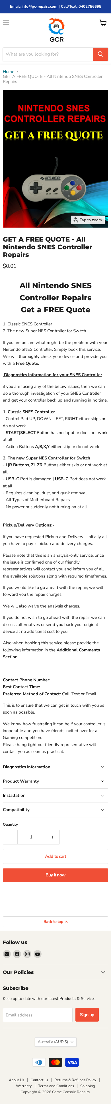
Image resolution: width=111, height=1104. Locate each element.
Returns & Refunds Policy (75, 1080)
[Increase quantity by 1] (52, 837)
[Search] (100, 54)
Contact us (39, 1080)
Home (8, 71)
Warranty (24, 1086)
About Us (16, 1080)
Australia (53, 1041)
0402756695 (90, 6)
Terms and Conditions (56, 1086)
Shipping (87, 1086)
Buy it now (55, 875)
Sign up (87, 1015)
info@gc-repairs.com (39, 6)
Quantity (10, 825)
